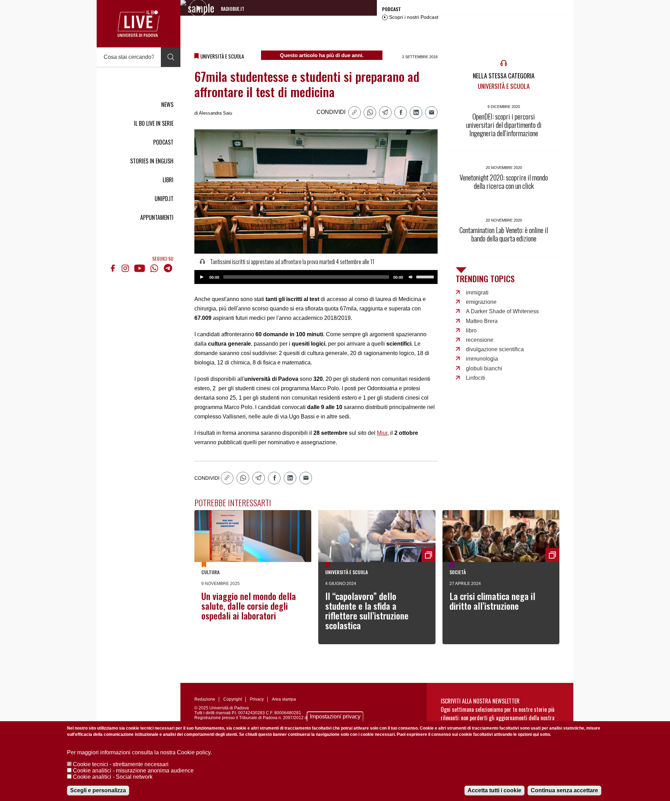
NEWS (167, 104)
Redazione (204, 699)
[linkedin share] (416, 112)
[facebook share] (400, 112)
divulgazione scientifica (495, 349)
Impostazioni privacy (335, 716)
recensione (479, 340)
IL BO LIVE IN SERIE (153, 123)
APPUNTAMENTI (156, 217)
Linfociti (475, 378)
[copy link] (354, 112)
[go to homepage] (138, 23)
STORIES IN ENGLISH (151, 161)
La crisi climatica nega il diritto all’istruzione (492, 601)
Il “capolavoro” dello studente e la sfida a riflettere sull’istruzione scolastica (367, 610)
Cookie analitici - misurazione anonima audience (133, 770)
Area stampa (284, 699)
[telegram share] (385, 112)
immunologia (482, 359)
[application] (316, 277)
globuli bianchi (484, 368)
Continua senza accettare (564, 790)
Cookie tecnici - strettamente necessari (121, 764)
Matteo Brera (482, 321)
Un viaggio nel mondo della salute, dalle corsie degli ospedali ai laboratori (248, 605)
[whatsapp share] (370, 112)
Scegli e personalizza (98, 790)
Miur (382, 433)
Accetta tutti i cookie (494, 790)
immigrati (477, 292)
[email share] (431, 112)
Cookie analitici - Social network (112, 777)
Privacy (257, 699)
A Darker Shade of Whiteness (502, 311)
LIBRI (168, 180)
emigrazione (481, 302)
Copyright (232, 699)
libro (471, 330)
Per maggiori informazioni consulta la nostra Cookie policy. (139, 752)
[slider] (426, 276)
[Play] (201, 277)
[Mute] (410, 277)
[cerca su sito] (170, 57)
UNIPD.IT (164, 198)
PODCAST (163, 142)
